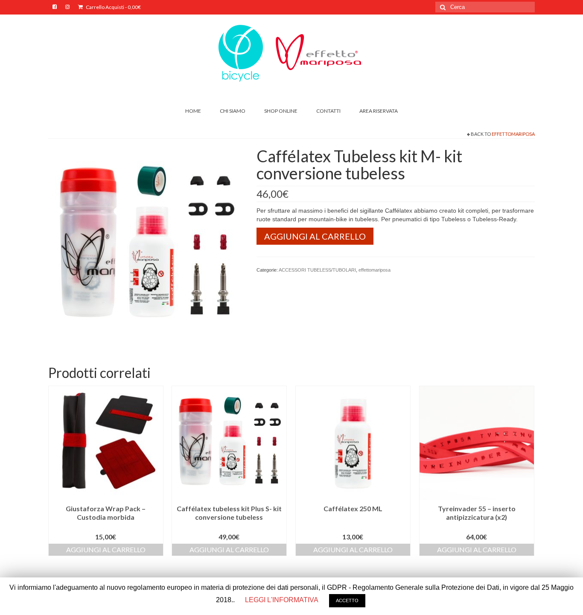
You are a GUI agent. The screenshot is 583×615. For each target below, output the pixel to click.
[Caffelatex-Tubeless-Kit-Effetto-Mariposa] (146, 244)
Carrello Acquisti (113, 7)
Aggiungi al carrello (315, 236)
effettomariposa (513, 134)
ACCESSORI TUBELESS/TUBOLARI (317, 269)
